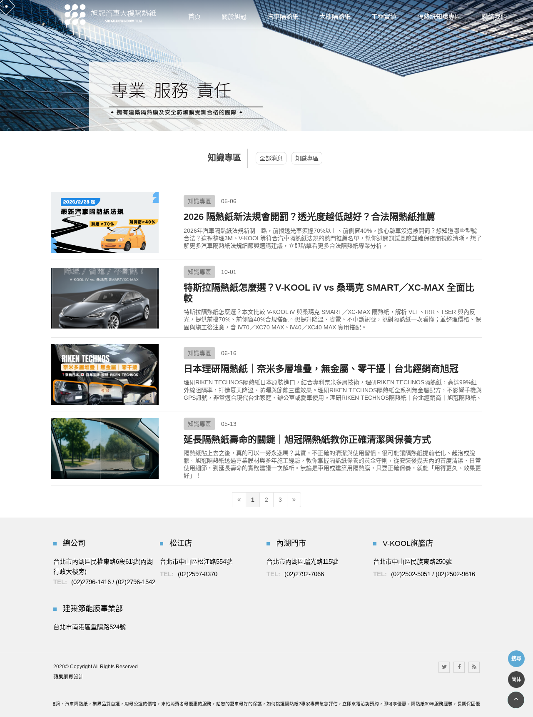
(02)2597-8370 (197, 574)
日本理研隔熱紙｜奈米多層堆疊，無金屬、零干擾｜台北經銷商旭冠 (321, 368)
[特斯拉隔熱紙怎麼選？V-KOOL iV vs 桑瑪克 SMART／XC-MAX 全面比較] (105, 298)
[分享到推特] (444, 667)
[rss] (474, 667)
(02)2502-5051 (411, 574)
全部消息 (271, 158)
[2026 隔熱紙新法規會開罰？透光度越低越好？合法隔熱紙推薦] (105, 222)
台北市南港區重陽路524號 (89, 626)
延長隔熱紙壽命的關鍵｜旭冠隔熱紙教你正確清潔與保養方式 (307, 439)
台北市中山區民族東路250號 (412, 561)
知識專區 (307, 158)
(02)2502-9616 (455, 574)
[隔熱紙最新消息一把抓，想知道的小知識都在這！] (266, 64)
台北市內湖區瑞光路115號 (302, 561)
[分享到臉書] (459, 667)
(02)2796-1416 (91, 581)
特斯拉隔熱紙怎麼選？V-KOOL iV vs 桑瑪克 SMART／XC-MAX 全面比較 (329, 293)
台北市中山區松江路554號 (196, 561)
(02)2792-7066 (304, 574)
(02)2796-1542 (135, 581)
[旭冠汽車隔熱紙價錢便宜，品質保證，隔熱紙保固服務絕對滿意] (110, 14)
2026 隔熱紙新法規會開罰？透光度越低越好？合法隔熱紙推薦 (309, 217)
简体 (516, 679)
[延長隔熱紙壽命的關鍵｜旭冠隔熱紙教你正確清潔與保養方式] (105, 448)
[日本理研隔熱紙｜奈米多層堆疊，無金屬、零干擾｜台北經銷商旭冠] (105, 374)
